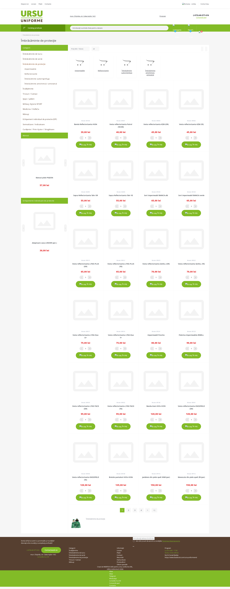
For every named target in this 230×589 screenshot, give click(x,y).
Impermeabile (30, 69)
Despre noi (25, 4)
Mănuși (26, 114)
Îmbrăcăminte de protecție (34, 64)
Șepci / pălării (28, 99)
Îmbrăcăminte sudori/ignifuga (37, 79)
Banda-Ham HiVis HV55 (156, 406)
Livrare (33, 4)
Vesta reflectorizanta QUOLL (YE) (191, 264)
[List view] (202, 49)
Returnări (120, 557)
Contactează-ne (51, 550)
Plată (40, 4)
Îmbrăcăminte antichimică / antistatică (41, 84)
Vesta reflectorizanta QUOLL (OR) (156, 264)
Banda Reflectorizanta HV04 (85, 124)
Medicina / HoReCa (31, 109)
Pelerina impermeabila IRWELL (191, 335)
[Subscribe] (133, 546)
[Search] (167, 28)
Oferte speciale (122, 564)
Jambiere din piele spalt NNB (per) (156, 477)
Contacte (48, 4)
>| (154, 510)
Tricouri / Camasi (30, 94)
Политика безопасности (171, 541)
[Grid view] (206, 49)
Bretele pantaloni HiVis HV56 (121, 477)
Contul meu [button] (205, 4)
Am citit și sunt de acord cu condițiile (158, 541)
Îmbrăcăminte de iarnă (32, 59)
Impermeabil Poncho (156, 335)
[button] (201, 15)
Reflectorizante (31, 74)
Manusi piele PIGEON (44, 178)
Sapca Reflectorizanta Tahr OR (85, 195)
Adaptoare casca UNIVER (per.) (44, 243)
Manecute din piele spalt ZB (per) (191, 477)
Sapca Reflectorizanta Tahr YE (121, 195)
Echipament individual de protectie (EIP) (40, 119)
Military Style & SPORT (32, 104)
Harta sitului (121, 560)
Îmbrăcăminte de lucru (32, 54)
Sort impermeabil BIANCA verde (191, 195)
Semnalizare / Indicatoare (34, 124)
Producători (121, 562)
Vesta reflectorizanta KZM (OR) (156, 124)
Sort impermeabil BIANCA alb (156, 195)
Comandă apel (201, 17)
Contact (119, 555)
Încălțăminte (28, 88)
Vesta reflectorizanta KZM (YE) (191, 124)
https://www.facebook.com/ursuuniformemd (181, 557)
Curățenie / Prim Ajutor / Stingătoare (38, 129)
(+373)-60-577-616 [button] (33, 550)
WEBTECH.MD (108, 567)
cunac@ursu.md (43, 557)
